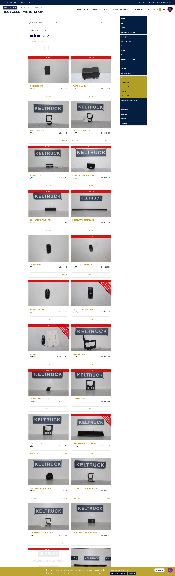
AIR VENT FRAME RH (81, 131)
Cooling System (125, 37)
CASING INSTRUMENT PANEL (84, 443)
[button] (164, 9)
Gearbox (123, 64)
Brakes (123, 18)
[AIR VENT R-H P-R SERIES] (48, 471)
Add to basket (34, 141)
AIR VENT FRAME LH (38, 131)
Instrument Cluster (127, 82)
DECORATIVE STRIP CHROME (42, 533)
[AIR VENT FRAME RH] (91, 114)
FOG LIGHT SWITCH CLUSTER (84, 533)
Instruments (124, 77)
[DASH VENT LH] (91, 561)
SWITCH (33, 354)
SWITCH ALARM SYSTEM (82, 309)
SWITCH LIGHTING (37, 309)
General (123, 68)
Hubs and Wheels (126, 73)
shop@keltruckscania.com (163, 2)
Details (49, 96)
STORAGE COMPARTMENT (83, 175)
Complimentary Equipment (129, 32)
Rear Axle (124, 114)
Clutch (123, 27)
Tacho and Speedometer (128, 96)
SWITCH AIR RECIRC (38, 265)
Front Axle (124, 55)
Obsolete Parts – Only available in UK (132, 105)
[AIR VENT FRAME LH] (48, 114)
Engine (123, 46)
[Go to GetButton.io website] (170, 574)
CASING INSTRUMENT (81, 354)
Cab (122, 23)
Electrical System (126, 41)
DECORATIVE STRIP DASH (40, 220)
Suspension (124, 123)
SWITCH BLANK (36, 86)
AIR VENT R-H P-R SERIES (40, 488)
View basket (107, 23)
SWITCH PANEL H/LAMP (39, 399)
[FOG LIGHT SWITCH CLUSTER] (91, 516)
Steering (123, 118)
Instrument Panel (126, 87)
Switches (124, 91)
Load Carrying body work (129, 100)
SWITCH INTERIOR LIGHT (82, 265)
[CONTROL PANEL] (48, 427)
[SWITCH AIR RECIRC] (48, 248)
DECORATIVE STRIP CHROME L (85, 488)
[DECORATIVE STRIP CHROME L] (91, 471)
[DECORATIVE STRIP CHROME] (48, 516)
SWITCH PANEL (36, 175)
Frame (123, 50)
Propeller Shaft (125, 109)
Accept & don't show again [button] (118, 573)
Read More (132, 573)
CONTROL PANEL (79, 399)
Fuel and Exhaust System (128, 59)
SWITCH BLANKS (79, 86)
